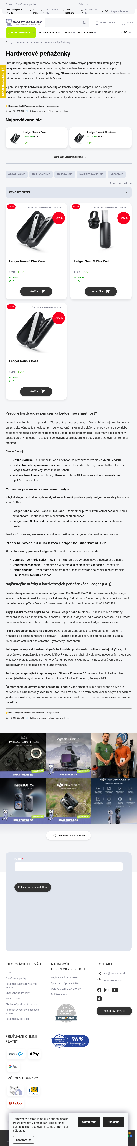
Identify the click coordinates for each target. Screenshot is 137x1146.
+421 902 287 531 (103, 603)
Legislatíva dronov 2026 (64, 977)
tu (24, 1130)
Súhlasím (114, 1122)
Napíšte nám (13, 998)
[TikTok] (99, 998)
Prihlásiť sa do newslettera (32, 887)
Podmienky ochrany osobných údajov (22, 1011)
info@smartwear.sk (55, 603)
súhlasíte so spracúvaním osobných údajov (57, 876)
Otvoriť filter (20, 192)
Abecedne (116, 174)
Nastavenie (23, 1139)
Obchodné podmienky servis (21, 1004)
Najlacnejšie (41, 174)
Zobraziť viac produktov (68, 157)
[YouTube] (115, 989)
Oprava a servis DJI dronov (66, 988)
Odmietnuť (89, 1122)
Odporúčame (16, 174)
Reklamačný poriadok (17, 1018)
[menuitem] (21, 32)
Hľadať (84, 22)
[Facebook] (99, 989)
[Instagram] (106, 989)
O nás (9, 4)
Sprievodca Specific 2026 (65, 983)
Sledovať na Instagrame (72, 835)
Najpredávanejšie (91, 174)
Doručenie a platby (26, 4)
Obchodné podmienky (18, 992)
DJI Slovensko (59, 994)
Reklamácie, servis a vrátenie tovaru (21, 985)
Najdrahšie (64, 174)
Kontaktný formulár (114, 1010)
